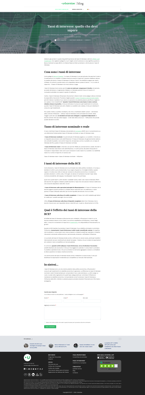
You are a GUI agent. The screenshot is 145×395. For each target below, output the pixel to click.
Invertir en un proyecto (79, 363)
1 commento (87, 40)
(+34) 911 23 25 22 (29, 363)
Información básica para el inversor (58, 370)
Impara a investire (77, 9)
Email (66, 298)
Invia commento (50, 326)
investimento (74, 222)
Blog (74, 370)
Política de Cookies (53, 368)
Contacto (75, 372)
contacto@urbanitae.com (31, 365)
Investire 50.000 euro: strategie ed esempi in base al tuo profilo (38, 345)
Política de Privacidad (54, 366)
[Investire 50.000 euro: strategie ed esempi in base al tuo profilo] (26, 345)
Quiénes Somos (77, 368)
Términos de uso (53, 364)
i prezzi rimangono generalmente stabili (86, 98)
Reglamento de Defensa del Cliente (58, 372)
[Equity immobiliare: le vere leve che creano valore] (76, 345)
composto (78, 131)
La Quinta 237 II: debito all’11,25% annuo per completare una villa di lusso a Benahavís (113, 345)
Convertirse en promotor (80, 357)
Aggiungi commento (50, 305)
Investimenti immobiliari (61, 9)
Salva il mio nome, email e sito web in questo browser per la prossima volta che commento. (68, 322)
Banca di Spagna (58, 76)
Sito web (85, 298)
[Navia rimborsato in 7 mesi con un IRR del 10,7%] (51, 345)
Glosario (50, 359)
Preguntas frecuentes (54, 357)
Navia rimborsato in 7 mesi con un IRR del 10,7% (62, 345)
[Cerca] (120, 9)
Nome (46, 298)
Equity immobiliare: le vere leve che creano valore (87, 345)
